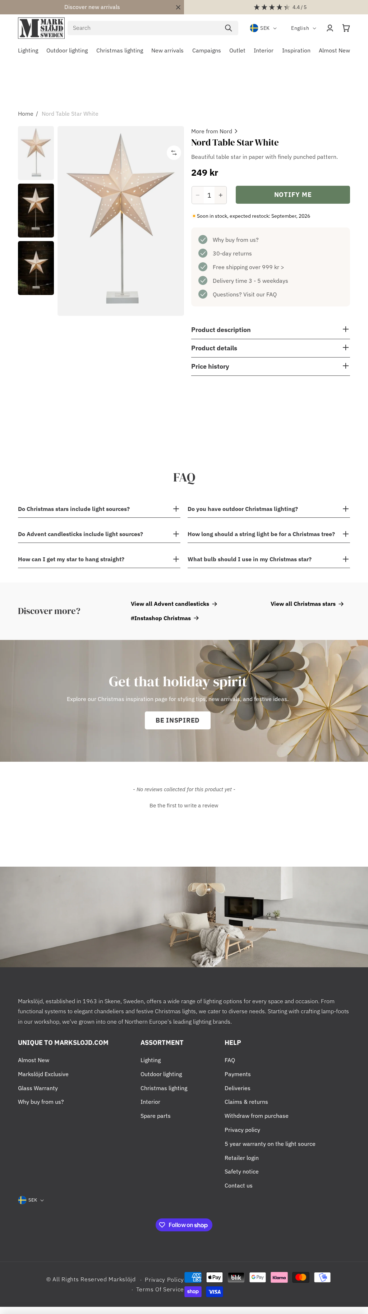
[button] (346, 28)
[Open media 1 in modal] (121, 221)
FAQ (230, 1060)
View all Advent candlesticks (170, 603)
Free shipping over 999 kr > (248, 267)
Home (25, 113)
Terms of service (160, 1289)
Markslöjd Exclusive (43, 1074)
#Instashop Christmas (161, 618)
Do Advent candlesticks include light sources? (81, 534)
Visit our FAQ (260, 294)
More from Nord (211, 131)
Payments (238, 1074)
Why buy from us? (236, 239)
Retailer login (242, 1157)
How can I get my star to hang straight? (72, 559)
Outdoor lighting (161, 1074)
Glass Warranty (38, 1088)
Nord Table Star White (70, 113)
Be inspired (178, 720)
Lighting (151, 1060)
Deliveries (237, 1088)
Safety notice (242, 1171)
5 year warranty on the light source (270, 1143)
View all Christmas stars (303, 603)
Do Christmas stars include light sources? (74, 508)
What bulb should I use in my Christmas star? (250, 559)
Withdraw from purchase (257, 1115)
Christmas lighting (164, 1088)
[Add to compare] (174, 153)
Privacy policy (242, 1129)
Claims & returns (246, 1101)
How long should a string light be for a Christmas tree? (261, 534)
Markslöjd (122, 1279)
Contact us (239, 1185)
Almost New (33, 1060)
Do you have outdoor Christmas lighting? (243, 508)
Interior (150, 1101)
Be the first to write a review (184, 805)
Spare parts (156, 1115)
